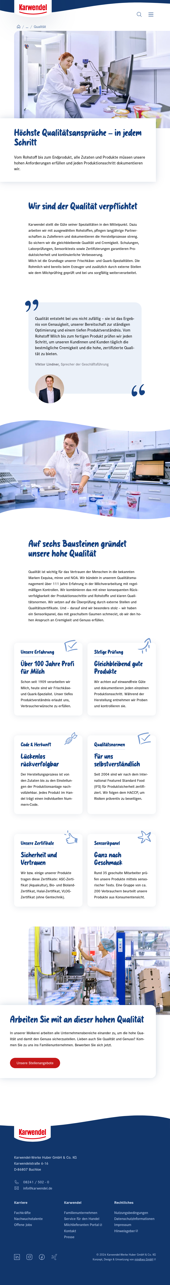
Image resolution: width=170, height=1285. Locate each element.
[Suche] (139, 14)
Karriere (20, 1202)
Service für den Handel (81, 1218)
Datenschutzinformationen (134, 1218)
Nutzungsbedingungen (131, 1212)
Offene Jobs (23, 1224)
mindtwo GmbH (145, 1259)
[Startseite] (33, 8)
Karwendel (72, 1202)
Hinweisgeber (135, 1230)
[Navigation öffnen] (151, 14)
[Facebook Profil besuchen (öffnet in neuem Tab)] (42, 1257)
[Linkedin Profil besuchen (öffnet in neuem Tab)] (17, 1257)
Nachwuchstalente (28, 1218)
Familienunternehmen (80, 1212)
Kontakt (70, 1231)
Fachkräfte (22, 1212)
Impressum (122, 1224)
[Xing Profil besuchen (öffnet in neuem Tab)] (54, 1257)
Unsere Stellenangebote (35, 1063)
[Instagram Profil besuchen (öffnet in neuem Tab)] (29, 1257)
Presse (69, 1237)
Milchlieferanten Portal (85, 1224)
